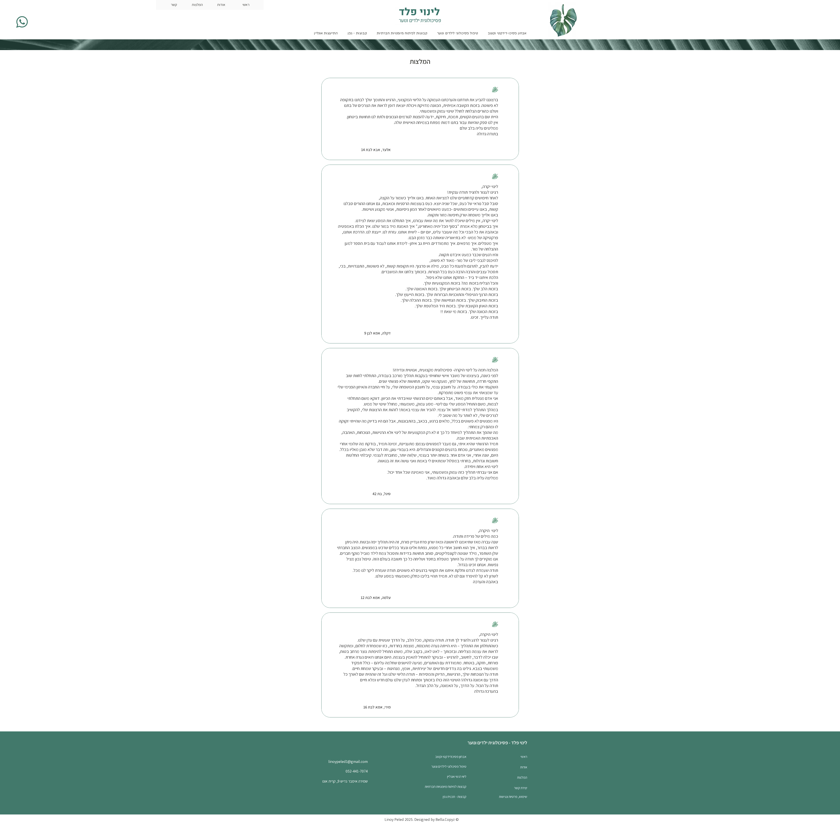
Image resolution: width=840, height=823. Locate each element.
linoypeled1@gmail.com (348, 761)
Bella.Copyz (445, 819)
